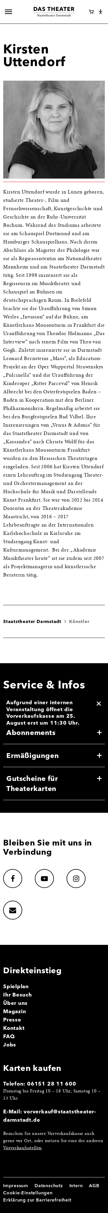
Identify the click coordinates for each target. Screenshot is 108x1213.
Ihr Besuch (17, 994)
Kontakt (14, 1028)
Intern (76, 1185)
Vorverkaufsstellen (22, 1148)
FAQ (9, 1036)
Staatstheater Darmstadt (32, 621)
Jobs (9, 1044)
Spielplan (16, 986)
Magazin (14, 1011)
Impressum (15, 1185)
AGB (94, 1185)
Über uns (15, 1003)
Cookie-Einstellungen (28, 1192)
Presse (12, 1019)
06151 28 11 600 (51, 1083)
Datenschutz (49, 1185)
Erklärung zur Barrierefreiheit (37, 1200)
